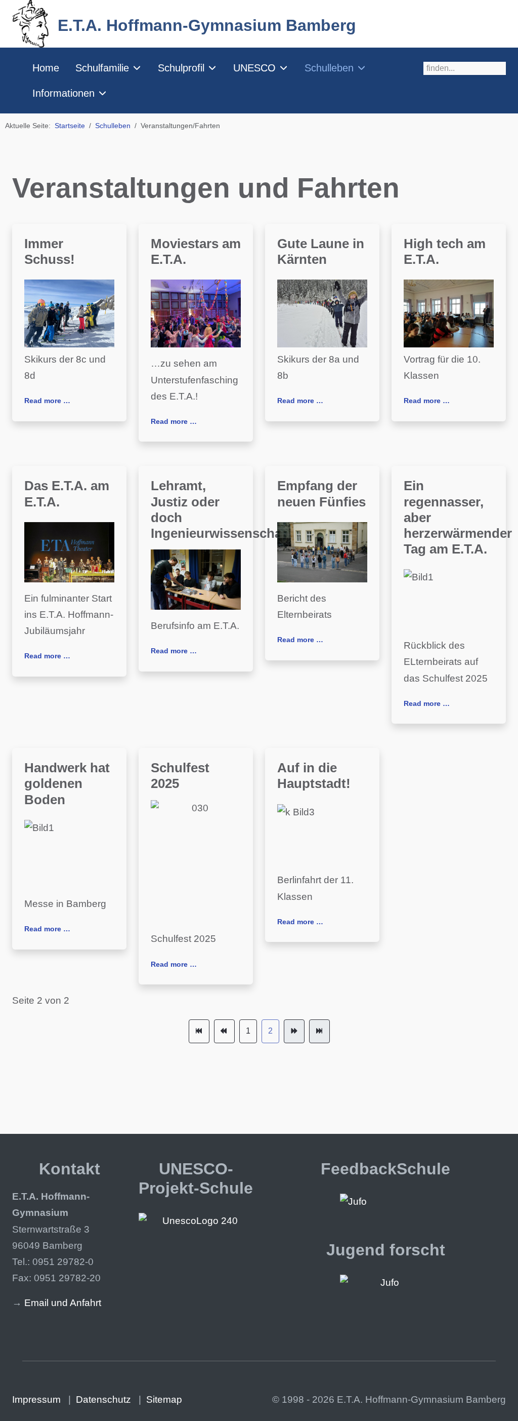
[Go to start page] (199, 1031)
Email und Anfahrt (62, 1302)
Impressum (36, 1399)
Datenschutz (103, 1399)
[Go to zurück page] (224, 1031)
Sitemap (164, 1399)
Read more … (47, 401)
